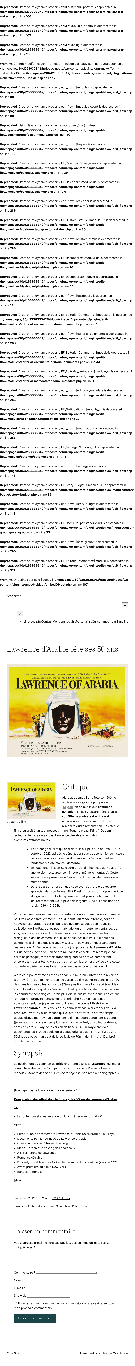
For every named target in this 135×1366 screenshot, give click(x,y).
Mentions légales (64, 621)
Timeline (122, 621)
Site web (20, 1295)
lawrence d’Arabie (25, 1206)
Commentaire (24, 1272)
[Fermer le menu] (20, 613)
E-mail (19, 1288)
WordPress (120, 1353)
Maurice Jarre (45, 1206)
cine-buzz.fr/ (32, 621)
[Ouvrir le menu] (125, 604)
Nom (18, 1280)
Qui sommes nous (104, 621)
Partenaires (84, 621)
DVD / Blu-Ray (61, 1198)
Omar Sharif (63, 1206)
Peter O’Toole (80, 1206)
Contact (47, 621)
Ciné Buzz (14, 596)
